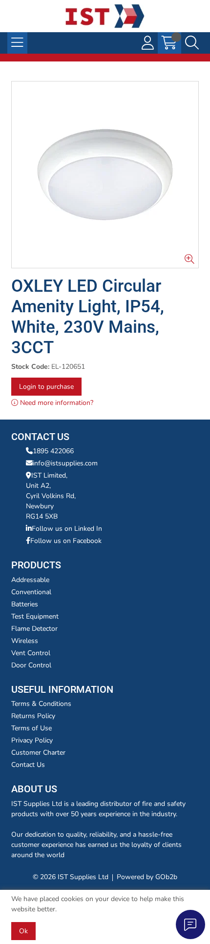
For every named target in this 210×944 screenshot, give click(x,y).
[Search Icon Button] (192, 43)
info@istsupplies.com (65, 463)
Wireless (24, 640)
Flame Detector (34, 628)
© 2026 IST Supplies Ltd (70, 877)
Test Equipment (35, 616)
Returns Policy (33, 716)
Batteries (24, 604)
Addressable (30, 579)
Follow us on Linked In (67, 528)
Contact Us (28, 764)
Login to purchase (46, 386)
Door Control (31, 665)
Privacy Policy (32, 740)
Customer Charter (38, 752)
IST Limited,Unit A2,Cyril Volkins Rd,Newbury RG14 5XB (51, 496)
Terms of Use (31, 728)
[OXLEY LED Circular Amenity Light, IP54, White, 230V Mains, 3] (105, 174)
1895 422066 (53, 451)
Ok (23, 931)
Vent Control (30, 653)
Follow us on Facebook (66, 540)
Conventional (31, 592)
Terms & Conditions (41, 703)
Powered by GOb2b (147, 877)
